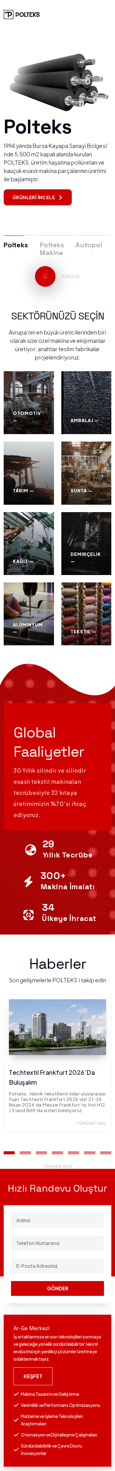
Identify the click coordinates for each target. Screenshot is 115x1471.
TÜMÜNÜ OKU (91, 1123)
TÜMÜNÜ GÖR (57, 1166)
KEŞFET (33, 1376)
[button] (9, 1152)
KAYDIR (71, 276)
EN (107, 14)
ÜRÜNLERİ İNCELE (34, 197)
